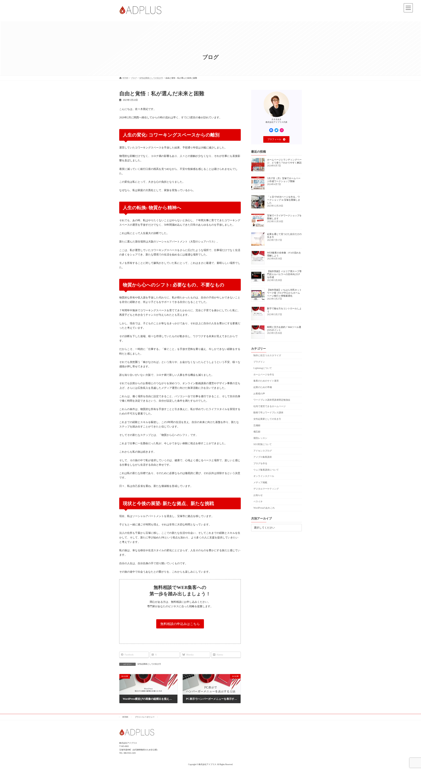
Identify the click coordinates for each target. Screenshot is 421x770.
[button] (180, 623)
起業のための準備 (262, 387)
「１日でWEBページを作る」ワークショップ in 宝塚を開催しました (283, 200)
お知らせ (258, 495)
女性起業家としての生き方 (149, 664)
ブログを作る (260, 463)
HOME (125, 717)
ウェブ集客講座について (266, 470)
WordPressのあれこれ (264, 508)
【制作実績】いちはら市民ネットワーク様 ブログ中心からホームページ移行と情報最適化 (284, 293)
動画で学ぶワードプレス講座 (268, 413)
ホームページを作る (263, 374)
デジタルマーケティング (266, 489)
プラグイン (259, 362)
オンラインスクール (263, 476)
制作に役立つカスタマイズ (267, 355)
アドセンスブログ (262, 451)
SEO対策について (262, 444)
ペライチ (258, 501)
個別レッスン (260, 438)
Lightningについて (262, 368)
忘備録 (256, 425)
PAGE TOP (408, 744)
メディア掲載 (260, 482)
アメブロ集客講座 (262, 457)
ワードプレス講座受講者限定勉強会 (271, 400)
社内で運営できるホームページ (269, 406)
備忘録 (256, 431)
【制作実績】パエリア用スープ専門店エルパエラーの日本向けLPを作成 (284, 274)
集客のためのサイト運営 (266, 381)
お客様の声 (259, 393)
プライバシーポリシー (145, 717)
